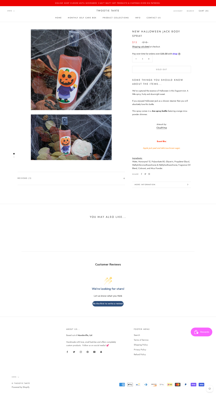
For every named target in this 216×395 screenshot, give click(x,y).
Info (138, 17)
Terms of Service (141, 339)
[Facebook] (141, 174)
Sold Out (161, 69)
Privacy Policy (140, 349)
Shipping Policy (141, 344)
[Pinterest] (149, 174)
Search (190, 11)
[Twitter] (145, 174)
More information (145, 184)
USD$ (9, 11)
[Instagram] (81, 351)
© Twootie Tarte (21, 383)
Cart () (204, 11)
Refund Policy (140, 354)
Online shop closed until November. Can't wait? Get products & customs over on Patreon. (108, 3)
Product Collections (116, 17)
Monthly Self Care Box (82, 17)
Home (58, 17)
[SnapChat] (101, 351)
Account (178, 11)
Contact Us (154, 17)
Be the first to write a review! (108, 303)
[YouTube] (94, 351)
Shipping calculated (140, 46)
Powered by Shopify (20, 387)
